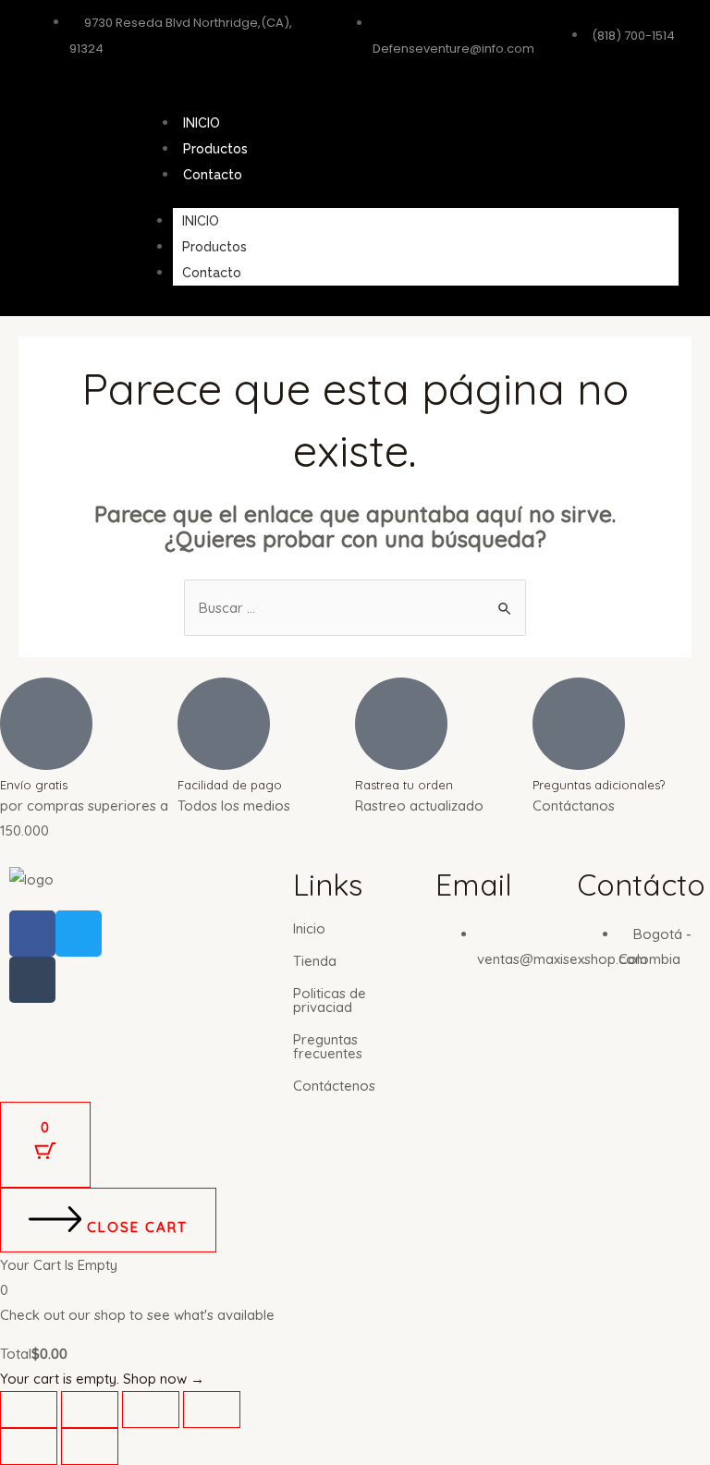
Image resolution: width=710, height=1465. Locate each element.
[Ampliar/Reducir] (28, 1409)
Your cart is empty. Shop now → (102, 1378)
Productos (215, 148)
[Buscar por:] (355, 608)
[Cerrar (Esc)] (211, 1409)
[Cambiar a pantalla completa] (89, 1409)
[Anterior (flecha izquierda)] (28, 1446)
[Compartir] (150, 1409)
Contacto (212, 174)
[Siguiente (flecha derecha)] (89, 1446)
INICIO (201, 123)
